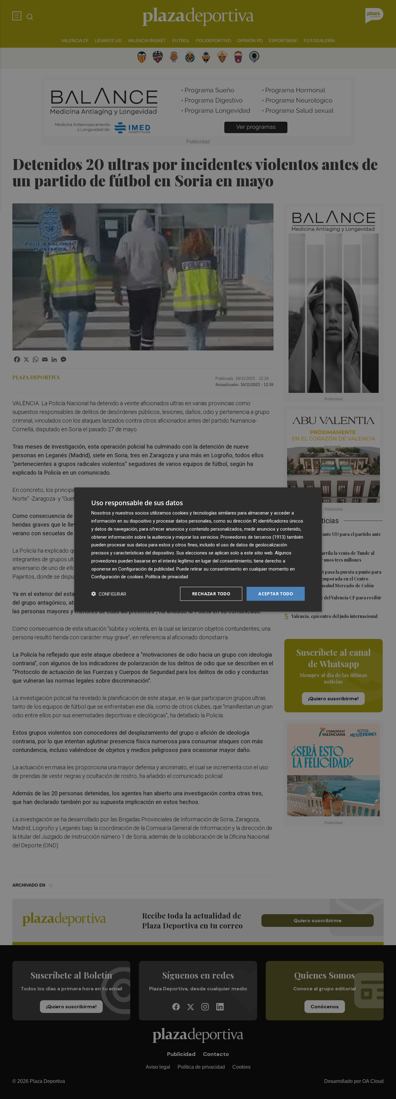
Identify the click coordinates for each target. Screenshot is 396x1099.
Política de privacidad (166, 577)
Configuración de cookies (117, 577)
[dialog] (198, 550)
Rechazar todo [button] (211, 594)
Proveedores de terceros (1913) (253, 537)
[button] (108, 593)
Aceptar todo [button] (275, 594)
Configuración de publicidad (146, 568)
